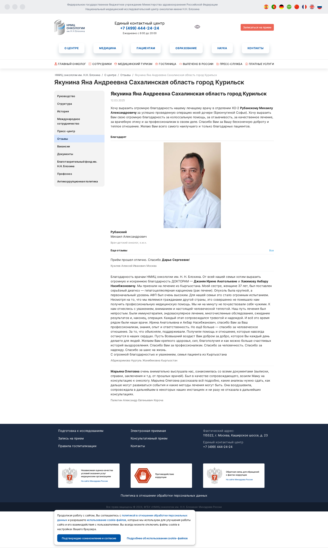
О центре (71, 48)
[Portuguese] (274, 7)
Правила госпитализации (77, 446)
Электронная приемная (148, 431)
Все (271, 250)
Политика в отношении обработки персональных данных (164, 495)
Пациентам (146, 48)
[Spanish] (266, 7)
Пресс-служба (231, 64)
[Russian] (319, 7)
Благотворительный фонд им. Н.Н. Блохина (77, 164)
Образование (186, 48)
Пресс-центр (66, 131)
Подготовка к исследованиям (80, 431)
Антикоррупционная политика (77, 181)
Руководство (66, 96)
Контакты (256, 48)
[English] (312, 7)
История (63, 111)
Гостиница (167, 64)
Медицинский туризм (135, 64)
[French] (304, 7)
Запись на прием (71, 438)
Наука (222, 48)
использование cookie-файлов (106, 520)
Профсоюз (64, 173)
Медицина (107, 48)
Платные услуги (261, 64)
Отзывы (62, 138)
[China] (297, 7)
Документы (65, 154)
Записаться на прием (257, 27)
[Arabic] (289, 7)
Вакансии (63, 146)
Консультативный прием (149, 438)
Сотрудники (102, 64)
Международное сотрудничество (68, 121)
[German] (281, 7)
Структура (64, 103)
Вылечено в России (198, 64)
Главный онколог (72, 64)
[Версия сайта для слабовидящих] (197, 29)
